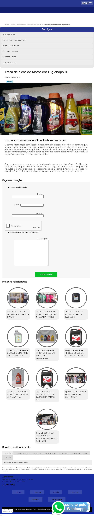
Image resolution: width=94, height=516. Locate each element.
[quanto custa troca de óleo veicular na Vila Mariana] (18, 377)
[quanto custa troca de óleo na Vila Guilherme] (76, 377)
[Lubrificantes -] (47, 14)
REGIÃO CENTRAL (23, 453)
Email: (17, 205)
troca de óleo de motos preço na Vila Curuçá (18, 314)
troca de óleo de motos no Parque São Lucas (74, 314)
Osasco (8, 457)
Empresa (37, 492)
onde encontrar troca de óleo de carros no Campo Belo (45, 396)
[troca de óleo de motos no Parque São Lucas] (76, 296)
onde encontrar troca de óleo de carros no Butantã (75, 353)
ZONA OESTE (64, 453)
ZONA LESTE (37, 453)
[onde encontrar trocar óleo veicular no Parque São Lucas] (47, 418)
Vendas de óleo (9, 62)
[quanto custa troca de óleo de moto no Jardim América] (18, 335)
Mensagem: (43, 239)
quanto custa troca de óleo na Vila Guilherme (75, 394)
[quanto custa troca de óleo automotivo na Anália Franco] (47, 296)
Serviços (47, 29)
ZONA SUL (76, 453)
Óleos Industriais (10, 51)
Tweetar (9, 81)
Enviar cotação (46, 274)
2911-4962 (10, 484)
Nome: (40, 194)
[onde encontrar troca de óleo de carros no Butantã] (76, 335)
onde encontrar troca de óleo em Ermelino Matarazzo (45, 354)
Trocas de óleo (9, 57)
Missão (56, 492)
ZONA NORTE (50, 453)
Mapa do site (57, 499)
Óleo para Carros (11, 46)
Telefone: (39, 213)
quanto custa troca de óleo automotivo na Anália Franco (47, 314)
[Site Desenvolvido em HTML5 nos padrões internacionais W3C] (7, 512)
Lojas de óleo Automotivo (14, 40)
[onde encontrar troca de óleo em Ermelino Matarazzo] (47, 335)
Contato (35, 499)
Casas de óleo (9, 35)
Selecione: (9, 453)
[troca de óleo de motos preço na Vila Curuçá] (18, 296)
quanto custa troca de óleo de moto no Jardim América (17, 353)
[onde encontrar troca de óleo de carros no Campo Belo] (47, 377)
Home (18, 492)
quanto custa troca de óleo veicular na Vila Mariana (18, 394)
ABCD (85, 453)
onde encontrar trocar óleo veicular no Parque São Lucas (46, 437)
